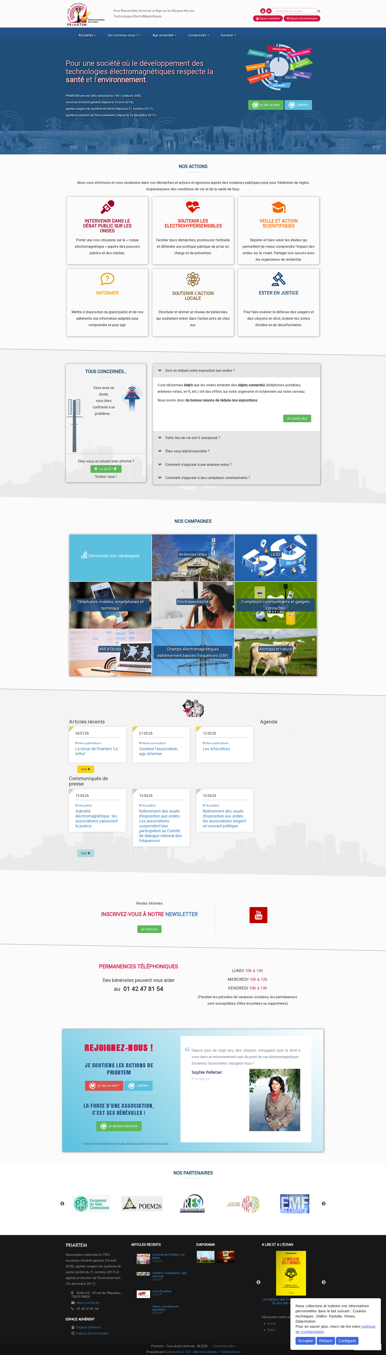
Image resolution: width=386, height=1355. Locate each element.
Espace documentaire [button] (303, 18)
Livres (271, 1323)
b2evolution (173, 1352)
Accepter (305, 1341)
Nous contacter (88, 1303)
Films (271, 1330)
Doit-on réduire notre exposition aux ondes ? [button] (200, 370)
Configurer (347, 1341)
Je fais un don (270, 105)
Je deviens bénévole (123, 1126)
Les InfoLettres (216, 748)
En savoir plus (297, 418)
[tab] (236, 370)
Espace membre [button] (269, 18)
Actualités (85, 805)
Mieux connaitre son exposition (165, 1308)
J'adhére (302, 105)
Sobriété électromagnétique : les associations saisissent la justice (97, 818)
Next (323, 1204)
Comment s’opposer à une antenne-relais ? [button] (198, 464)
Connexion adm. (224, 1346)
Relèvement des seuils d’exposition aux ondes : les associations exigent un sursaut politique (224, 818)
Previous (62, 1204)
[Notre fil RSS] (269, 11)
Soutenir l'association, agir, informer (158, 751)
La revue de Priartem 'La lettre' (168, 1256)
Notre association (154, 743)
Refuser (325, 1341)
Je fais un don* (108, 1085)
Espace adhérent (88, 1327)
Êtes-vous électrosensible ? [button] (187, 451)
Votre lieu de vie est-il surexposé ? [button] (192, 438)
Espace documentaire (92, 1333)
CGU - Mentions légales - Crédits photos (212, 1352)
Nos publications (90, 743)
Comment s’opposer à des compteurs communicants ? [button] (207, 478)
